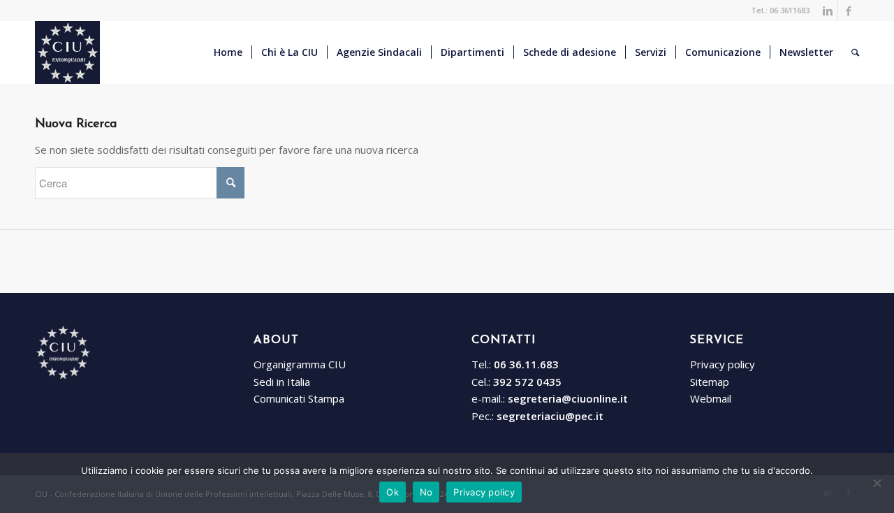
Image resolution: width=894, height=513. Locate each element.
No (426, 492)
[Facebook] (848, 10)
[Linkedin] (827, 10)
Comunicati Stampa (299, 398)
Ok (392, 492)
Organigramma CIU (300, 364)
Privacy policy (722, 364)
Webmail (710, 398)
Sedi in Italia (282, 382)
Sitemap (709, 382)
